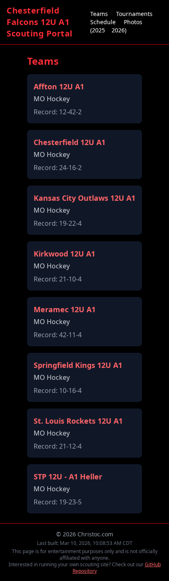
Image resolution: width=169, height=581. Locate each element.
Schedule (103, 22)
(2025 (97, 30)
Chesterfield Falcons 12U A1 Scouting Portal (40, 22)
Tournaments (134, 14)
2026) (119, 30)
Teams (99, 14)
